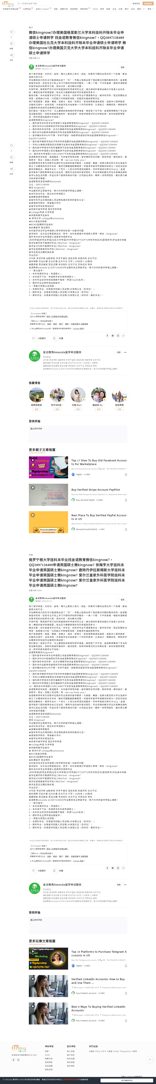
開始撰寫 (148, 3)
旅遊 (108, 9)
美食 (102, 9)
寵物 (139, 9)
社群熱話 (27, 9)
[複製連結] (11, 194)
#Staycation (125, 1051)
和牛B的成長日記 (57, 405)
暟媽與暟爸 (36, 405)
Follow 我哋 (78, 328)
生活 (133, 9)
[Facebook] (11, 174)
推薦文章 (64, 9)
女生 (114, 9)
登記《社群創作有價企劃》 (58, 316)
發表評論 (36, 428)
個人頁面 (71, 1051)
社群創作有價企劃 (10, 9)
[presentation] (29, 396)
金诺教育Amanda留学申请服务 (50, 65)
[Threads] (11, 187)
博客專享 (84, 9)
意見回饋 (49, 1065)
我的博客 (71, 1065)
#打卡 (103, 1051)
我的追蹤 (71, 1062)
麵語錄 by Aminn (99, 405)
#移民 (134, 1051)
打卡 (43, 324)
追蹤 (122, 67)
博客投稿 (49, 1069)
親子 (127, 9)
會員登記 (136, 3)
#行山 (97, 1051)
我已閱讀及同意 (126, 1080)
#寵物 (91, 1051)
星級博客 (74, 9)
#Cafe (116, 1051)
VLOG (95, 9)
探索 (56, 9)
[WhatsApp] (11, 181)
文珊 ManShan (78, 405)
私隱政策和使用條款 (70, 1079)
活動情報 (84, 324)
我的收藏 (71, 1058)
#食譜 (109, 1051)
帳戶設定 (71, 1054)
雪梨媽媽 (119, 405)
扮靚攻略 (74, 324)
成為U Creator (42, 9)
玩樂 (121, 9)
